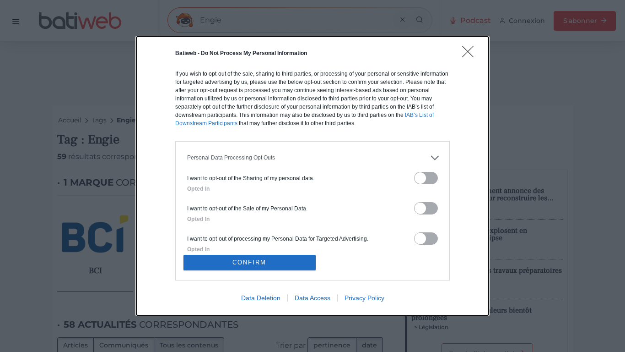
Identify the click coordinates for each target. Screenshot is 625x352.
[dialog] (312, 176)
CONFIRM (249, 262)
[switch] (426, 178)
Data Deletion (260, 298)
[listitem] (312, 158)
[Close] (471, 54)
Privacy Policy (364, 298)
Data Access (312, 298)
